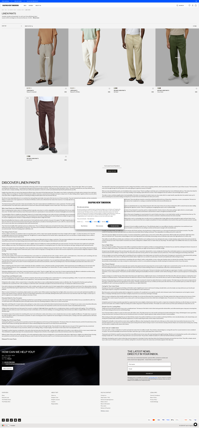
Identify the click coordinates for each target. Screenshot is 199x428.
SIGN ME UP (149, 373)
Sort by (4, 25)
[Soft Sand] (29, 88)
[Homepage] (10, 5)
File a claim (103, 406)
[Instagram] (7, 420)
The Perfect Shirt (6, 401)
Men (25, 5)
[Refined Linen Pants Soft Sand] (133, 57)
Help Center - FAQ (105, 397)
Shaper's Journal (55, 399)
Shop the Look (5, 397)
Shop (3, 395)
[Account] (192, 5)
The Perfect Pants (12, 9)
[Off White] (28, 88)
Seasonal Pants (20, 9)
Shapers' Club (54, 397)
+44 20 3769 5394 (9, 362)
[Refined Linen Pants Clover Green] (177, 57)
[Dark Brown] (116, 88)
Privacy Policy (153, 399)
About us (53, 395)
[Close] (196, 1)
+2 (31, 88)
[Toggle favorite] (66, 88)
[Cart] (196, 5)
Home (3, 9)
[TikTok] (11, 420)
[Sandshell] (27, 88)
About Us (38, 5)
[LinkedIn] (19, 420)
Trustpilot (12, 425)
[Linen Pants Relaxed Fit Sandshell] (46, 57)
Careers (53, 401)
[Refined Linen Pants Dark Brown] (46, 125)
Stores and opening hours (107, 399)
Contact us (103, 395)
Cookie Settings (154, 401)
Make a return (104, 401)
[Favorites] (189, 5)
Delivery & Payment (105, 408)
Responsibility (54, 403)
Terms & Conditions (155, 395)
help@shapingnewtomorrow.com (15, 364)
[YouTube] (15, 420)
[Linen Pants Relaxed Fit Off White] (90, 57)
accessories (23, 267)
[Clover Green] (115, 88)
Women (31, 5)
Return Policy (153, 397)
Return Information (105, 403)
